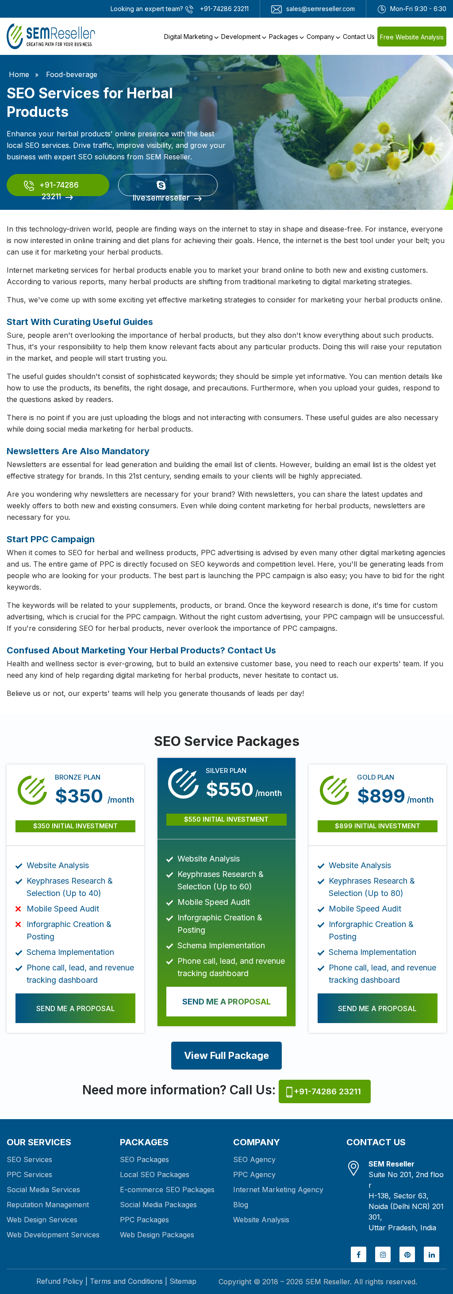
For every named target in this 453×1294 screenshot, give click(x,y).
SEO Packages (144, 1159)
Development (241, 36)
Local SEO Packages (154, 1174)
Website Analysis (261, 1219)
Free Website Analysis (412, 37)
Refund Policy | (62, 1281)
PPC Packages (144, 1219)
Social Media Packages (158, 1204)
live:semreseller (161, 194)
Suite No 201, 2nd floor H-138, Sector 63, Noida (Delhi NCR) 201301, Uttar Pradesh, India (406, 1195)
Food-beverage (71, 74)
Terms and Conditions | (128, 1281)
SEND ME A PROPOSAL (75, 1008)
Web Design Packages (157, 1234)
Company (320, 36)
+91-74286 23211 (58, 188)
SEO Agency (254, 1159)
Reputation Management (48, 1204)
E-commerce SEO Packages (167, 1189)
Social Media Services (43, 1189)
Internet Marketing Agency (278, 1189)
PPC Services (29, 1174)
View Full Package (226, 1055)
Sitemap (182, 1281)
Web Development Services (53, 1234)
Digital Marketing (188, 36)
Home (19, 74)
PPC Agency (254, 1174)
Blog (240, 1204)
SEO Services (29, 1159)
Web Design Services (42, 1219)
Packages (283, 36)
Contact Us (359, 36)
